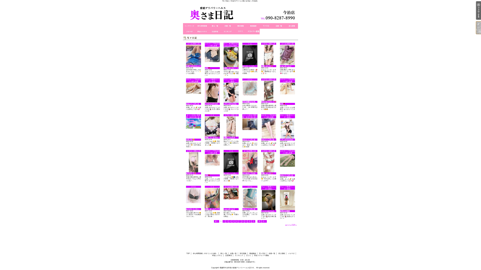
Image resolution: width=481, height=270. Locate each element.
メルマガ (189, 31)
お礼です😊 (190, 139)
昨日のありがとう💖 (268, 102)
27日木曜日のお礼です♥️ (251, 102)
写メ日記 (266, 26)
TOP (189, 26)
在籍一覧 (278, 26)
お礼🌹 (207, 68)
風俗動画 (253, 26)
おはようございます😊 (194, 104)
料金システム (202, 31)
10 (249, 221)
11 (253, 221)
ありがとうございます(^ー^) (234, 173)
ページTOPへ (292, 225)
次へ (264, 221)
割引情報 (240, 26)
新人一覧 (215, 26)
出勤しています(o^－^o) (214, 137)
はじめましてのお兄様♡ (251, 173)
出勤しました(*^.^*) (212, 209)
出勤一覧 (227, 26)
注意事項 (215, 31)
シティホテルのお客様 (232, 104)
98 (259, 221)
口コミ (240, 31)
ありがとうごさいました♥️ (196, 209)
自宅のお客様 (285, 211)
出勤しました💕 (267, 66)
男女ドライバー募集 (253, 31)
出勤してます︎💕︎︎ (229, 137)
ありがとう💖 (191, 173)
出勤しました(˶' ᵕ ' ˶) (231, 68)
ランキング (227, 31)
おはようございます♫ (250, 209)
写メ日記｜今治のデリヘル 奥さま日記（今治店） (240, 12)
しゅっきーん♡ (285, 66)
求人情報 (291, 26)
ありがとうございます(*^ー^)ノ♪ (254, 66)
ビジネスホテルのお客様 (214, 104)
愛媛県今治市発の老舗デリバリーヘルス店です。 (238, 268)
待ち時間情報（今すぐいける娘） (202, 26)
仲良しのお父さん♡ (193, 66)
